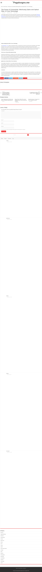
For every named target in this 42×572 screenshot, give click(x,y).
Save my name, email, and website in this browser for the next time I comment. (13, 129)
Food (1, 543)
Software (2, 559)
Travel (2, 562)
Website (2, 126)
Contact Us (24, 568)
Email (2, 123)
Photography (3, 554)
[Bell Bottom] (3, 256)
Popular (5, 138)
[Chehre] (3, 178)
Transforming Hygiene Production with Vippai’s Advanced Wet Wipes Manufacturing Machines (6, 93)
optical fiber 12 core (5, 45)
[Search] (28, 135)
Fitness (2, 542)
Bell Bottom (8, 218)
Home (2, 6)
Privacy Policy (20, 568)
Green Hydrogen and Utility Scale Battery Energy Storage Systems (7, 100)
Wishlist (7, 373)
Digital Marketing (3, 534)
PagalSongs (22, 570)
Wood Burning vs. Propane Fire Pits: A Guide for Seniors (33, 100)
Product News (5, 6)
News (1, 551)
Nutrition (2, 553)
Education (2, 535)
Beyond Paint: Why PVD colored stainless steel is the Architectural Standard (21, 100)
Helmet (7, 295)
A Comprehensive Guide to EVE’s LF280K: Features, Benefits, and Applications (35, 92)
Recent (2, 138)
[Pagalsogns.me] (21, 2)
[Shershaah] (3, 489)
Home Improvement (4, 548)
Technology (2, 561)
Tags (13, 138)
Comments (9, 138)
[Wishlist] (3, 411)
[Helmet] (3, 333)
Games (2, 545)
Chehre (7, 140)
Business (2, 532)
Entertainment (3, 537)
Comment (3, 110)
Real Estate (2, 556)
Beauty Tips (2, 540)
